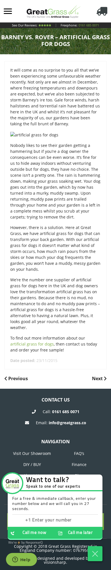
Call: (61, 411)
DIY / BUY (32, 464)
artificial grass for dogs (32, 344)
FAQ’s (79, 453)
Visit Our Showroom (32, 453)
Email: (61, 422)
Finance (79, 464)
